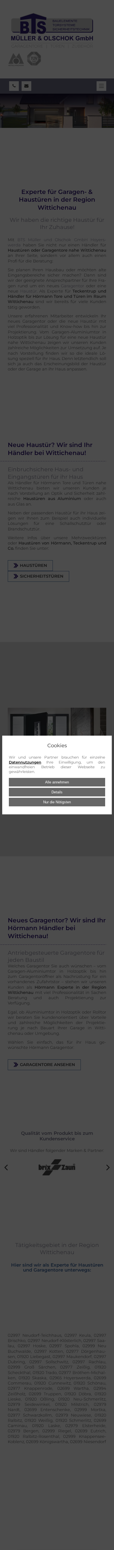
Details (57, 792)
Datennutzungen (25, 762)
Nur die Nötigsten (57, 802)
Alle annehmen (57, 782)
